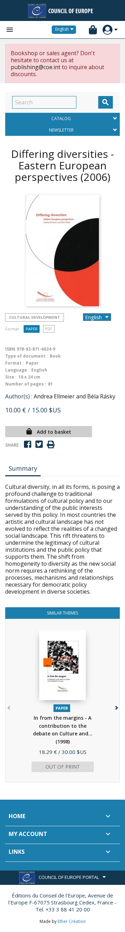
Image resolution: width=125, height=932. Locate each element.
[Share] (27, 444)
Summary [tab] (23, 468)
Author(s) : (18, 396)
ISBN (10, 349)
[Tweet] (39, 444)
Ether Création (72, 921)
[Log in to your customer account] (107, 30)
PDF (48, 328)
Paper (32, 328)
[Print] (51, 445)
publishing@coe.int (35, 67)
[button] (115, 706)
